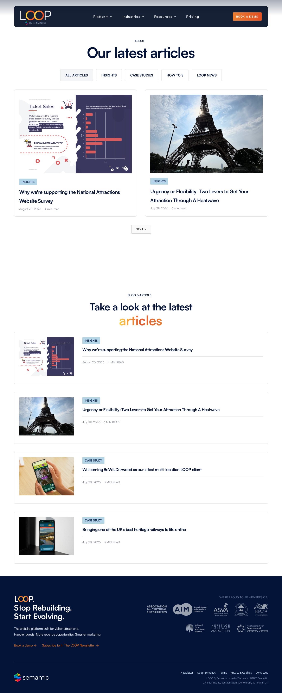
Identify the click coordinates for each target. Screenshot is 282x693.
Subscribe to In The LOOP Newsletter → (71, 645)
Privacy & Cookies (241, 672)
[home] (35, 16)
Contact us (262, 672)
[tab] (76, 75)
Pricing (192, 16)
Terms (223, 672)
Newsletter (187, 672)
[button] (102, 16)
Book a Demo (247, 16)
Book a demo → (26, 645)
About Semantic (206, 672)
